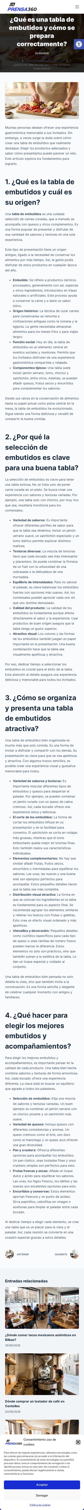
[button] (79, 44)
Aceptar (42, 1485)
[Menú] (77, 7)
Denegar (42, 1495)
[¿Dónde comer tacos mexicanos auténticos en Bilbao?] (42, 1308)
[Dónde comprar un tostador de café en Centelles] (42, 1374)
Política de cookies (40, 1504)
